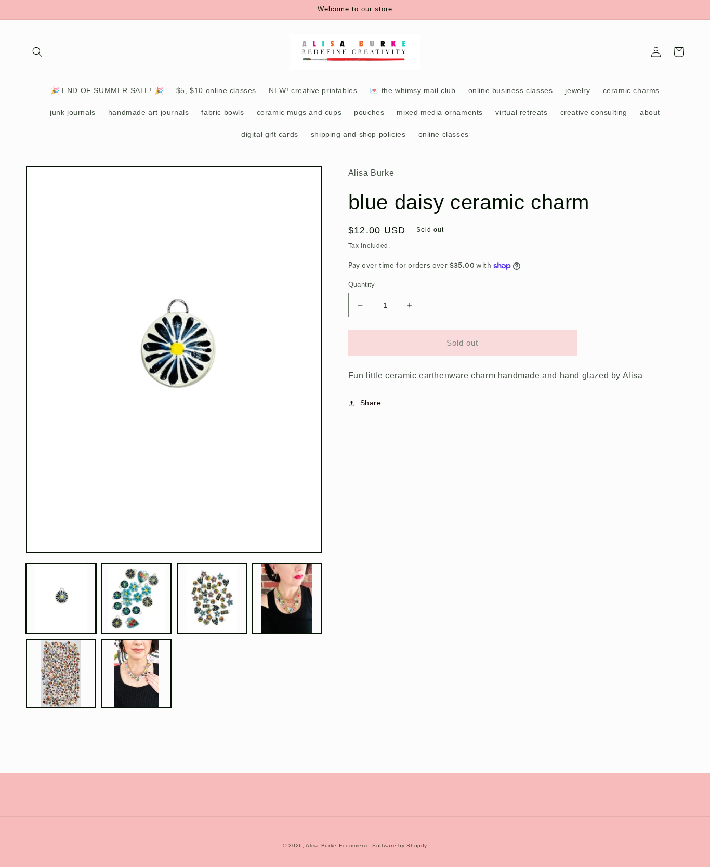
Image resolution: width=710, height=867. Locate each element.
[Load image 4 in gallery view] (287, 598)
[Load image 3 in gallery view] (212, 598)
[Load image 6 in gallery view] (136, 674)
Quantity (361, 284)
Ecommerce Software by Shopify (383, 845)
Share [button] (371, 403)
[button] (37, 52)
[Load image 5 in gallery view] (61, 674)
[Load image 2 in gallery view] (136, 598)
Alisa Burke (321, 845)
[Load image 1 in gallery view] (61, 598)
